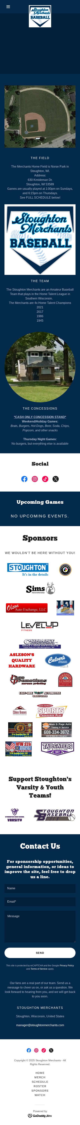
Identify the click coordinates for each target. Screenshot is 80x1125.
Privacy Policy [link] (67, 965)
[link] (40, 6)
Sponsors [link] (40, 1090)
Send (40, 952)
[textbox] (40, 888)
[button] (9, 6)
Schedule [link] (40, 1081)
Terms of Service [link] (39, 969)
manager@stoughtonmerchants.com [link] (40, 1025)
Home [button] (40, 1072)
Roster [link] (40, 1086)
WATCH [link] (40, 1095)
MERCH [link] (40, 1077)
